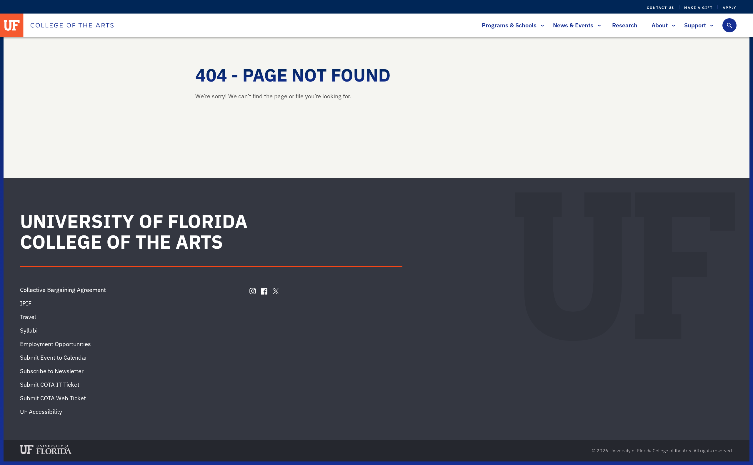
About (660, 25)
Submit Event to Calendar (53, 357)
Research (624, 25)
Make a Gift (698, 7)
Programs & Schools (509, 25)
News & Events (573, 25)
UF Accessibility (41, 412)
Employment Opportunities (55, 344)
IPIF (25, 303)
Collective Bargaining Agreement (63, 290)
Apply (730, 7)
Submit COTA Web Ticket (53, 398)
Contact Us (660, 7)
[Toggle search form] (729, 25)
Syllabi (29, 330)
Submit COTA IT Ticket (49, 384)
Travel (28, 317)
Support (695, 25)
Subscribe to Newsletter (52, 371)
